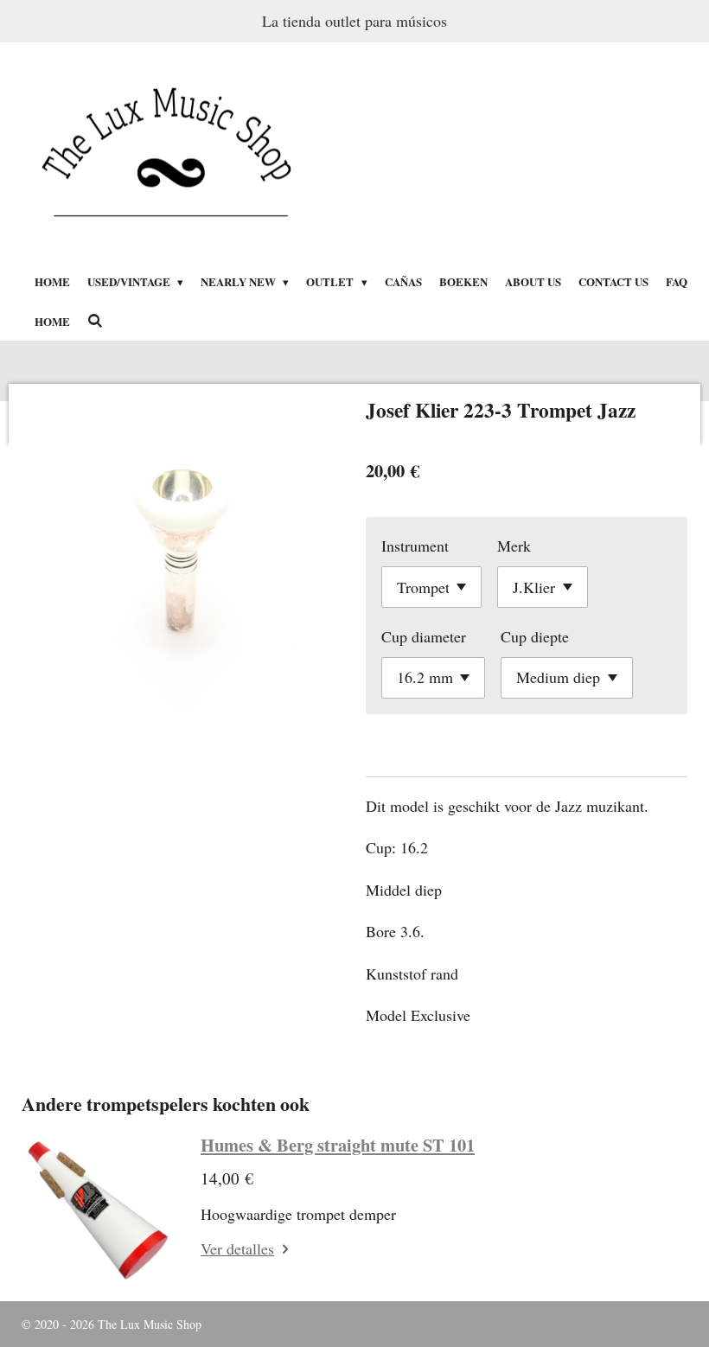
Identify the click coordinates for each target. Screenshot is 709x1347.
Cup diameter (423, 636)
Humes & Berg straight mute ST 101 (338, 1145)
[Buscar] (95, 320)
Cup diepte (535, 636)
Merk (514, 545)
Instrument (415, 545)
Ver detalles (237, 1248)
